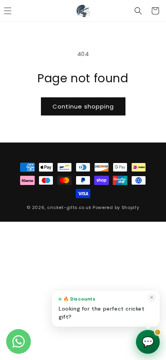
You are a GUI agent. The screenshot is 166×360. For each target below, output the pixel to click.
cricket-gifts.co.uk (69, 207)
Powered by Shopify (116, 207)
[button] (138, 10)
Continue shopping (83, 106)
